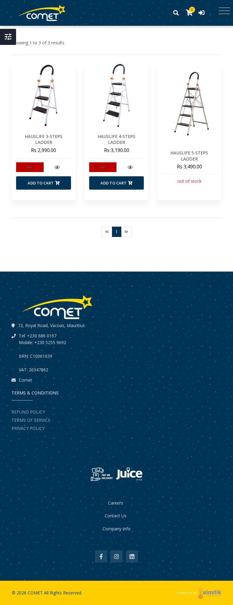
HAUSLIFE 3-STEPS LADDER (43, 139)
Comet (25, 380)
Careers (115, 503)
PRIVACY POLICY (28, 428)
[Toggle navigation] (224, 11)
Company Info (116, 529)
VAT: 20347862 (33, 370)
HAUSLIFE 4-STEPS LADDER (116, 139)
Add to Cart (41, 183)
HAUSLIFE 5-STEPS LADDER (189, 156)
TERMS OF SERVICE (31, 420)
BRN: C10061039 (35, 356)
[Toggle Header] (8, 37)
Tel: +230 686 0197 (37, 336)
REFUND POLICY (28, 412)
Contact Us (116, 516)
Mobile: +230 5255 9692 (42, 342)
